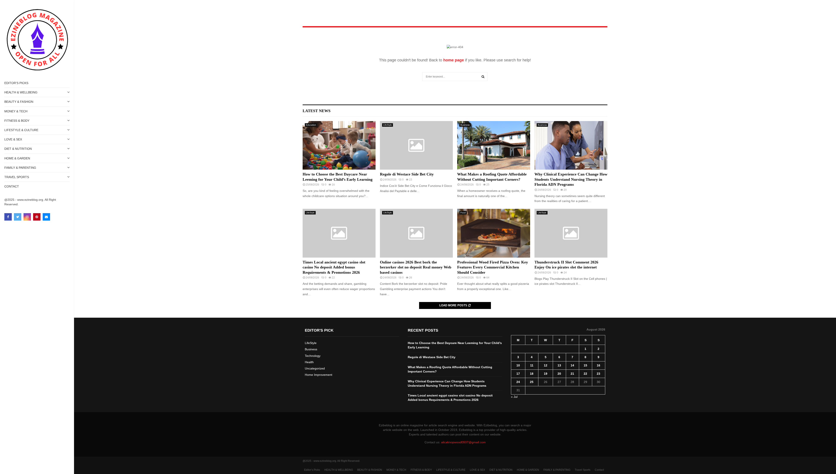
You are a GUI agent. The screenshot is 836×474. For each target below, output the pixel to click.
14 (572, 365)
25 (531, 382)
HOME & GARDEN (17, 158)
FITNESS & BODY (16, 120)
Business (465, 125)
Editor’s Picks (16, 83)
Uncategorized (315, 368)
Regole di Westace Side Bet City (407, 174)
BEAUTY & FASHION (18, 101)
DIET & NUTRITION (18, 148)
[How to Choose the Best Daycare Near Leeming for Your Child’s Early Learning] (339, 145)
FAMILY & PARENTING (20, 167)
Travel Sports (16, 177)
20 (559, 373)
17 (518, 373)
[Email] (46, 217)
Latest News (316, 111)
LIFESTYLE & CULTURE (21, 130)
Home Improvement (318, 374)
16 (598, 365)
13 (559, 365)
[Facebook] (8, 217)
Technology (312, 356)
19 (545, 373)
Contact (11, 186)
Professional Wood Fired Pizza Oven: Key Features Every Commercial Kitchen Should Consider (492, 267)
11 (531, 365)
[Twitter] (17, 217)
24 (518, 382)
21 (572, 373)
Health (309, 362)
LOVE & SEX (13, 139)
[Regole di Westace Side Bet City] (416, 145)
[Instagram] (27, 217)
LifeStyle (387, 125)
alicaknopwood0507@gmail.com (463, 442)
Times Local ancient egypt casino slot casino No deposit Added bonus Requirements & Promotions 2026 (334, 267)
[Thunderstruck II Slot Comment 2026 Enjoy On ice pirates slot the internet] (570, 233)
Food (463, 212)
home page (453, 60)
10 (518, 365)
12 (545, 365)
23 (598, 373)
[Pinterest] (36, 217)
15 (585, 365)
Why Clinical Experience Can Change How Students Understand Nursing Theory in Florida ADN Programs (570, 179)
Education (311, 125)
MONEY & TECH (15, 111)
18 (531, 373)
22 (585, 373)
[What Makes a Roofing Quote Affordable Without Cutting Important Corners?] (493, 145)
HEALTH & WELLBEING (20, 92)
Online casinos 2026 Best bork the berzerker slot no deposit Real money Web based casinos (415, 267)
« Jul (514, 396)
